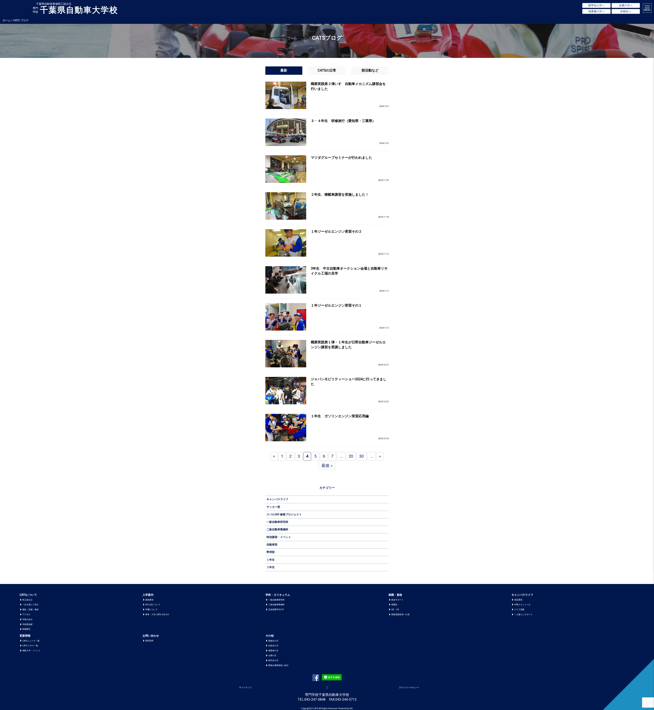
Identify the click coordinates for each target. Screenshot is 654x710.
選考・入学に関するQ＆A (157, 614)
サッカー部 (273, 507)
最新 (283, 70)
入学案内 (148, 594)
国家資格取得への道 (400, 614)
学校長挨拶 (27, 624)
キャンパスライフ (277, 499)
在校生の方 (273, 645)
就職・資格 (395, 594)
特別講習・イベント (279, 537)
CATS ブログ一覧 (30, 645)
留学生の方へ (596, 5)
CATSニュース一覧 (31, 641)
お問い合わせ (151, 635)
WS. (351, 708)
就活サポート (397, 600)
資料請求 (149, 640)
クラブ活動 (519, 609)
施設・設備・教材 (30, 609)
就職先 (394, 604)
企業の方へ (626, 5)
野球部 (271, 552)
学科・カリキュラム (278, 594)
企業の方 (272, 655)
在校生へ (625, 11)
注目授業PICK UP (276, 609)
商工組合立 (27, 600)
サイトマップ (245, 687)
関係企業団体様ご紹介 (278, 665)
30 (361, 456)
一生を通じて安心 (30, 604)
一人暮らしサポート (523, 614)
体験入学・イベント (31, 650)
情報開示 (26, 629)
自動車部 (272, 544)
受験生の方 (273, 641)
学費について (151, 609)
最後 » (326, 465)
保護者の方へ (596, 11)
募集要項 (149, 600)
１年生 (271, 559)
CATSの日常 (327, 70)
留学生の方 (273, 660)
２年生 (271, 567)
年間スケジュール (522, 604)
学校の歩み (27, 619)
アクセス (26, 614)
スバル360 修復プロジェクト (284, 514)
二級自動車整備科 (277, 529)
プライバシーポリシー (409, 687)
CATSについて (28, 594)
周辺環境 (518, 600)
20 (351, 456)
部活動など (370, 70)
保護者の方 (273, 650)
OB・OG (395, 609)
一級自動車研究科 (277, 522)
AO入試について (152, 604)
